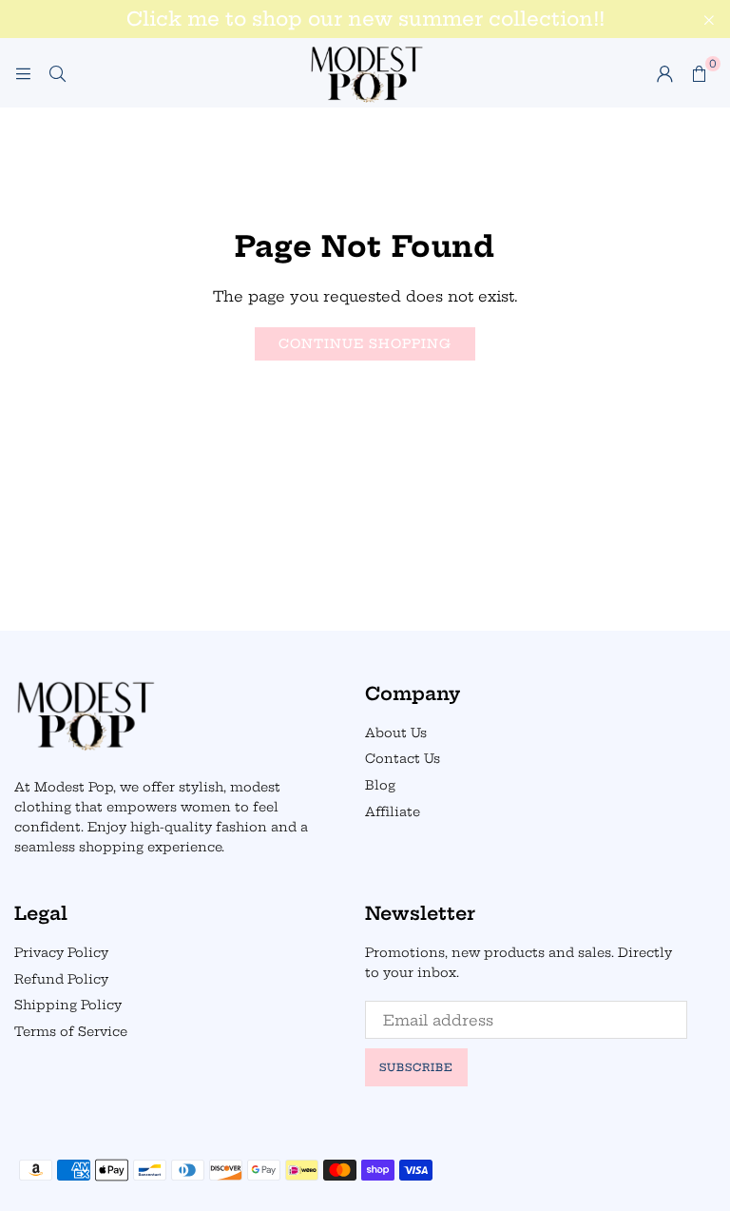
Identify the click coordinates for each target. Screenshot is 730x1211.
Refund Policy (61, 978)
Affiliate (392, 811)
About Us (396, 732)
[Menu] (23, 73)
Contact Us (402, 758)
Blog (380, 784)
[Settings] (664, 73)
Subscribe (416, 1067)
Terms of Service (70, 1031)
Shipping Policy (68, 1004)
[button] (699, 73)
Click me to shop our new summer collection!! (365, 19)
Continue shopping (365, 343)
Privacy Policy (61, 952)
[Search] (57, 73)
